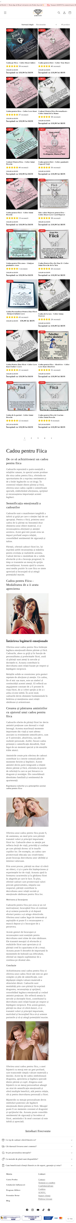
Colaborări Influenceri (15, 1185)
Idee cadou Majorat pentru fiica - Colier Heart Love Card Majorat (51, 214)
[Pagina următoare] (51, 438)
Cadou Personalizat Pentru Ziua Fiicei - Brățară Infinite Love (21, 313)
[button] (5, 12)
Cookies (41, 1189)
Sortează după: (28, 25)
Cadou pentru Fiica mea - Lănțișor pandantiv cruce (20, 264)
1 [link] (24, 438)
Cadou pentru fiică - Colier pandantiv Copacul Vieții (53, 163)
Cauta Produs (12, 1180)
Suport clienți (44, 1196)
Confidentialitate (45, 1186)
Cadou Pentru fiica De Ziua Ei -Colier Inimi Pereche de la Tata (53, 264)
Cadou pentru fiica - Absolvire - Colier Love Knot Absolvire (53, 366)
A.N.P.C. (42, 1192)
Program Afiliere (13, 1190)
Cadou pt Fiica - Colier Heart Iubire (20, 63)
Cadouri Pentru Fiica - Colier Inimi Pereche (20, 163)
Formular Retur (13, 1195)
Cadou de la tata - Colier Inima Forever (51, 315)
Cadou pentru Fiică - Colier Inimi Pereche (19, 214)
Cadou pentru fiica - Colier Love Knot (21, 111)
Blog (8, 1201)
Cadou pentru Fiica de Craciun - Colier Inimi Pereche (51, 416)
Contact (41, 1179)
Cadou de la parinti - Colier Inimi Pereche (19, 416)
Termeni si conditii (46, 1183)
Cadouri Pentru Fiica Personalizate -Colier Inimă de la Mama (53, 112)
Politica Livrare (45, 1199)
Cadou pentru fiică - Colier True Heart (54, 63)
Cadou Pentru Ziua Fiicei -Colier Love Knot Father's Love (21, 366)
